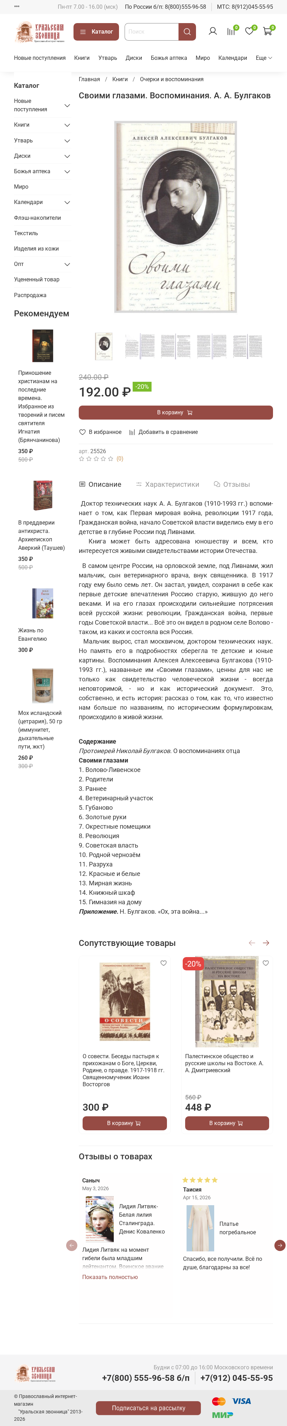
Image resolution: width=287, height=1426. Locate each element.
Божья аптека (169, 58)
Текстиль (26, 233)
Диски (134, 58)
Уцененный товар (36, 279)
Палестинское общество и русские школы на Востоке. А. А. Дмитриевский (224, 1063)
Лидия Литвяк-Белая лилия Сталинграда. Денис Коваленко (142, 1219)
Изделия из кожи (36, 248)
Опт (19, 264)
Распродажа (30, 295)
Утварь (107, 58)
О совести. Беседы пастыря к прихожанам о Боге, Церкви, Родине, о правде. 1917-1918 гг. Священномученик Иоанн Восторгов (123, 1070)
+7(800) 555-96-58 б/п (146, 1378)
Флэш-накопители (37, 218)
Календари (232, 58)
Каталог (102, 31)
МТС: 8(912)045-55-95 (245, 6)
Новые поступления (40, 58)
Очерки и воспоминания (172, 79)
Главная (89, 79)
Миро (203, 58)
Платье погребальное (237, 1228)
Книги (82, 58)
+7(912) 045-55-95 (237, 1378)
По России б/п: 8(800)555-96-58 (165, 6)
